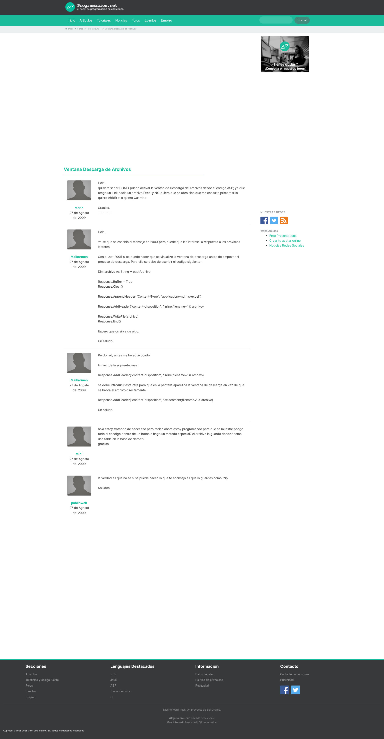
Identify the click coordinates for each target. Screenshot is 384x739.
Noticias (121, 20)
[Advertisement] (157, 68)
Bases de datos (120, 691)
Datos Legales (204, 674)
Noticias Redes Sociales (286, 245)
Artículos (86, 20)
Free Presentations (282, 235)
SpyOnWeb (213, 709)
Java (113, 680)
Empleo (166, 20)
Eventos (150, 20)
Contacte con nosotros (294, 674)
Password (190, 722)
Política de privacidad (209, 680)
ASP (113, 685)
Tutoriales (105, 20)
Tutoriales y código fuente (42, 680)
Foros (136, 20)
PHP (113, 674)
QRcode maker (208, 722)
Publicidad (202, 685)
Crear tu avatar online (285, 240)
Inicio (71, 20)
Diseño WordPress (174, 709)
